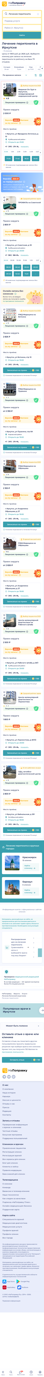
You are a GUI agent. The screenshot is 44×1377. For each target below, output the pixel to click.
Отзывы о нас (8, 1104)
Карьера (6, 1096)
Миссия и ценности (11, 1100)
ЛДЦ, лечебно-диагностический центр (29, 773)
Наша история (9, 1093)
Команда (6, 1187)
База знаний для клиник (13, 1174)
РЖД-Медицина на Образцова (27, 467)
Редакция (6, 1111)
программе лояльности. (13, 1052)
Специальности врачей (13, 1219)
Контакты (6, 1115)
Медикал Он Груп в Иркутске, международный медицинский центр (28, 92)
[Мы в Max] (13, 1077)
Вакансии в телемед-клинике (15, 1191)
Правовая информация (11, 1301)
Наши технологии (10, 1195)
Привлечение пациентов (14, 1148)
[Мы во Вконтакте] (9, 1077)
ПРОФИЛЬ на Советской (29, 202)
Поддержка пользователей (14, 1138)
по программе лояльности (13, 301)
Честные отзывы (9, 1131)
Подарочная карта (10, 1209)
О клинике (7, 1184)
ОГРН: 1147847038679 (10, 1297)
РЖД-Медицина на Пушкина (27, 390)
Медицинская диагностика (14, 1223)
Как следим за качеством (13, 1198)
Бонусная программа (12, 1135)
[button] (22, 14)
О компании (8, 1089)
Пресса (5, 1107)
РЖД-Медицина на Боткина (27, 315)
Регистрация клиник (12, 1152)
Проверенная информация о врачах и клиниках (15, 1126)
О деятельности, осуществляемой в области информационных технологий (19, 1275)
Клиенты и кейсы (10, 1167)
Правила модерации (12, 1170)
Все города (7, 1238)
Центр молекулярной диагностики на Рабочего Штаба (28, 622)
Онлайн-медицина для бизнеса (17, 1206)
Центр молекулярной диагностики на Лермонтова (28, 699)
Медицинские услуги (12, 1227)
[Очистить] (38, 14)
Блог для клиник (10, 1163)
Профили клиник (10, 1234)
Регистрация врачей (12, 1155)
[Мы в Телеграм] (4, 1077)
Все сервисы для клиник (13, 1159)
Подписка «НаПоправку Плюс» (16, 1202)
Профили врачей (10, 1230)
